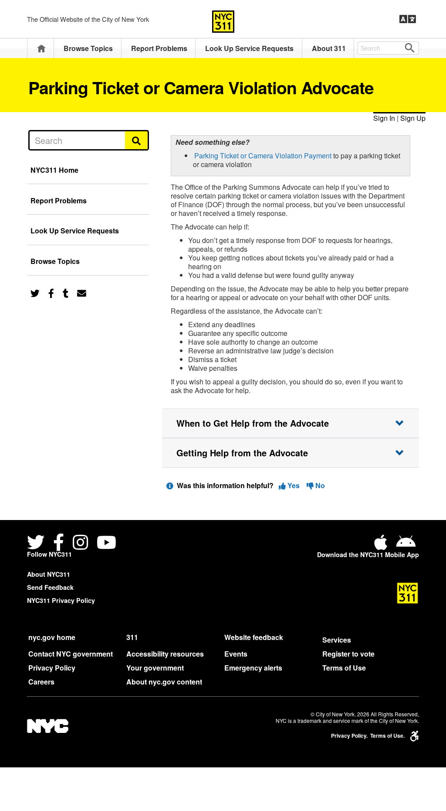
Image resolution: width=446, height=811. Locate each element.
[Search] (137, 140)
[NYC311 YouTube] (106, 543)
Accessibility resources (165, 654)
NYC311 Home (54, 170)
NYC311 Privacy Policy (61, 600)
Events (235, 654)
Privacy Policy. (349, 735)
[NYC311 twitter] (37, 543)
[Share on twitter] (35, 292)
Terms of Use (344, 668)
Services (336, 640)
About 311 (329, 48)
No (319, 485)
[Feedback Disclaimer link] (169, 485)
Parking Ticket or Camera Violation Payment (262, 156)
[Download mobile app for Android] (405, 545)
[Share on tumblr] (65, 292)
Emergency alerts (253, 668)
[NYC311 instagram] (80, 543)
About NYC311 (48, 574)
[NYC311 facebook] (59, 543)
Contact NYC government (70, 654)
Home (41, 48)
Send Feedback (50, 587)
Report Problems (159, 48)
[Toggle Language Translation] (407, 19)
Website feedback (253, 637)
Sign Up (413, 118)
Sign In (384, 118)
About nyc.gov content (164, 682)
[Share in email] (82, 292)
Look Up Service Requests (249, 48)
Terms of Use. (387, 735)
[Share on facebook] (51, 292)
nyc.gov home (51, 637)
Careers (41, 682)
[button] (290, 423)
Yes (293, 485)
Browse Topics (88, 48)
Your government (155, 668)
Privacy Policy (51, 668)
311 (132, 637)
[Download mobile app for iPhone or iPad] (382, 545)
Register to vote (348, 654)
